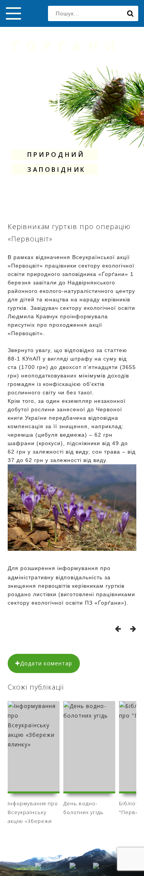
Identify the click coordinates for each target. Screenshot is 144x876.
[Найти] (130, 13)
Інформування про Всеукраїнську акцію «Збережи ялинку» (33, 811)
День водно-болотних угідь (83, 808)
